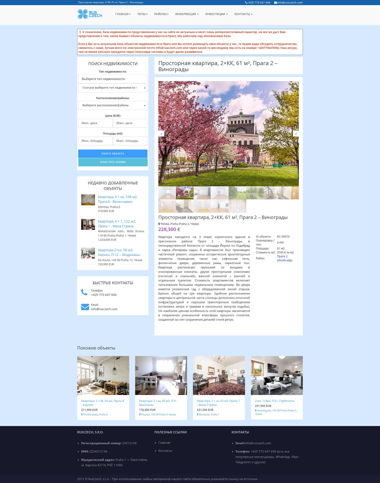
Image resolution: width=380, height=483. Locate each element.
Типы (141, 14)
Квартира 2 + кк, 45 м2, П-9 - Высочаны (158, 403)
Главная (122, 14)
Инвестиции (215, 14)
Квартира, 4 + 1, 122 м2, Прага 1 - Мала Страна (117, 223)
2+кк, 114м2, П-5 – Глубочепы (274, 401)
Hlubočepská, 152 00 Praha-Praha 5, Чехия (276, 412)
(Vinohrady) (284, 260)
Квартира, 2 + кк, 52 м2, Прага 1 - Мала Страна (218, 403)
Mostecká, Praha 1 (208, 414)
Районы (160, 14)
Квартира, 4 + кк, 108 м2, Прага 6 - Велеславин (118, 199)
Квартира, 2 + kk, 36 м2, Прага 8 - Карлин (102, 403)
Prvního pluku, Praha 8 (95, 414)
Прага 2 (282, 256)
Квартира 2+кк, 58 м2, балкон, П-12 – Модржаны (119, 252)
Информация (186, 14)
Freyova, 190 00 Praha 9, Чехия (158, 414)
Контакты (243, 14)
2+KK (280, 242)
